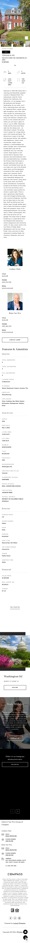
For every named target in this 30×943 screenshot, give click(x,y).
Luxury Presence (19, 923)
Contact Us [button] (15, 738)
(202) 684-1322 (6, 326)
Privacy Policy (22, 932)
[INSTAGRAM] (15, 918)
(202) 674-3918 (6, 282)
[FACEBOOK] (10, 918)
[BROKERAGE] (19, 918)
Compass (22, 880)
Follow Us (15, 764)
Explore (15, 687)
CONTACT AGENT (15, 340)
